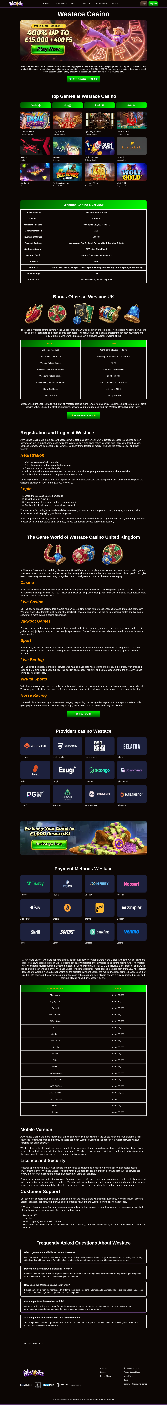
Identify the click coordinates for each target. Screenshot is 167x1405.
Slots (129, 105)
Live (66, 105)
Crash (97, 105)
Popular (33, 105)
